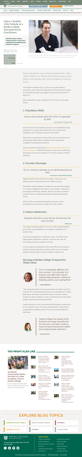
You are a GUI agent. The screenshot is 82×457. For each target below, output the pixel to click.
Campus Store (62, 1)
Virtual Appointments (28, 10)
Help (69, 1)
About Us (65, 10)
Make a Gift (52, 1)
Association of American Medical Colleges (61, 175)
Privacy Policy (63, 454)
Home (5, 10)
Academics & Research (10, 55)
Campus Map (60, 444)
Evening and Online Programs (46, 444)
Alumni (45, 1)
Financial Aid (57, 10)
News (18, 1)
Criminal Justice (13, 429)
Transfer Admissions (43, 441)
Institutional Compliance (63, 439)
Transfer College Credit (44, 10)
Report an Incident (61, 441)
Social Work (62, 429)
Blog (71, 10)
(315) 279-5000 (8, 444)
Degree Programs (14, 10)
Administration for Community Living (63, 122)
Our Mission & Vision (62, 451)
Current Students (61, 448)
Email (13, 1)
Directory (25, 1)
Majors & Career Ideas (9, 60)
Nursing (6, 58)
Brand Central (42, 451)
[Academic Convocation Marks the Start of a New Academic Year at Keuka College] (18, 362)
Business (61, 423)
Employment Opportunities (45, 448)
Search (8, 3)
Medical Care (68, 223)
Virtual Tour (41, 446)
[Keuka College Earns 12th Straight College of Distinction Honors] (56, 370)
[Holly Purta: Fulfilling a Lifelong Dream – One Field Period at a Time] (33, 385)
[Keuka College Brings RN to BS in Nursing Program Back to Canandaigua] (56, 376)
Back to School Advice (41, 423)
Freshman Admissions (44, 439)
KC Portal (6, 1)
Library (38, 1)
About (32, 1)
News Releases (8, 63)
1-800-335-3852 (68, 6)
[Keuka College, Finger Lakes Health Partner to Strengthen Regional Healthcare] (33, 376)
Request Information (62, 446)
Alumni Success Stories (15, 423)
